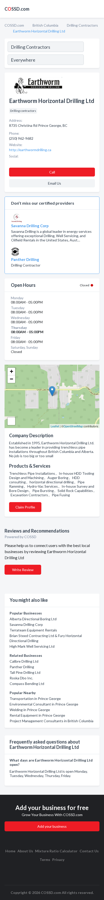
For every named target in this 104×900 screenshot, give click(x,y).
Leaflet (55, 426)
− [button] (11, 379)
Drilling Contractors (82, 25)
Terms (45, 859)
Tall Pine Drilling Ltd (25, 672)
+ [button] (11, 371)
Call (52, 172)
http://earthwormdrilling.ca (30, 150)
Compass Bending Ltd (27, 683)
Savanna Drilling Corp (26, 624)
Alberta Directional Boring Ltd (33, 619)
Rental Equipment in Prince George (37, 715)
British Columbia (45, 25)
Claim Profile (25, 507)
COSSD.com (14, 25)
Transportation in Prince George (35, 698)
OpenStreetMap (73, 426)
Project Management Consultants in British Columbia (51, 721)
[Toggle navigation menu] (97, 9)
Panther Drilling (22, 667)
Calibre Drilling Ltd (24, 661)
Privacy (58, 859)
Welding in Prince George (30, 710)
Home (10, 851)
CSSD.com (17, 9)
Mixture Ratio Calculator (56, 851)
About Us (25, 851)
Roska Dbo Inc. (21, 678)
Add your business (52, 826)
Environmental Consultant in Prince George (44, 704)
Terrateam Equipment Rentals (33, 630)
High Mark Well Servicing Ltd (32, 646)
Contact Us (89, 851)
